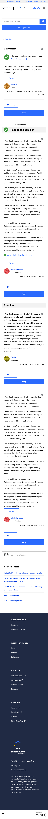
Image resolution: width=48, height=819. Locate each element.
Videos (14, 652)
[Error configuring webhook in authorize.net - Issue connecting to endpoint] (33, 125)
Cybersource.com (18, 676)
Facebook (15, 712)
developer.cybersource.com (36, 1)
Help (35, 8)
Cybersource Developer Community (6, 8)
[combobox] (24, 21)
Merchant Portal (18, 629)
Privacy (14, 765)
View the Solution (18, 59)
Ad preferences (17, 770)
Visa (13, 761)
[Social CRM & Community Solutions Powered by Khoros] (41, 814)
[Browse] (43, 8)
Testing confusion (11, 595)
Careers (14, 689)
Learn (13, 648)
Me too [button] (12, 78)
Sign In (38, 8)
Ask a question (24, 28)
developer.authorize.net (14, 1)
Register (14, 625)
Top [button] (3, 813)
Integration (8, 39)
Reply (24, 113)
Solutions (15, 657)
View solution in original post (19, 255)
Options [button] (44, 39)
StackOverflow (17, 721)
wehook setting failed (13, 601)
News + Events (17, 684)
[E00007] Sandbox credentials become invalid (23, 573)
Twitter (14, 708)
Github (14, 717)
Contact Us (16, 680)
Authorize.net (26, 761)
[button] (7, 104)
